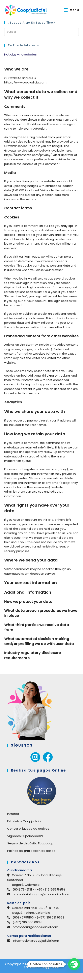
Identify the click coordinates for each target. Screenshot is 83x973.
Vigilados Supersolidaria (25, 836)
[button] (74, 964)
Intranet (13, 814)
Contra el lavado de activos (28, 828)
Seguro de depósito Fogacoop (30, 843)
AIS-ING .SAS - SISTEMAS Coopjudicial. (51, 966)
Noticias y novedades (20, 54)
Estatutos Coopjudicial (24, 821)
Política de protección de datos (31, 851)
